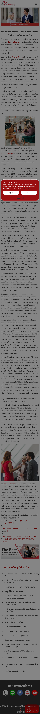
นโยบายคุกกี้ (25, 188)
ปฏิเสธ (11, 193)
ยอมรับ (29, 193)
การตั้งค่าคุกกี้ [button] (20, 198)
